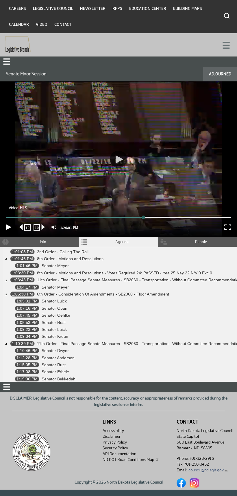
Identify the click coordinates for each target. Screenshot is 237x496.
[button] (118, 248)
